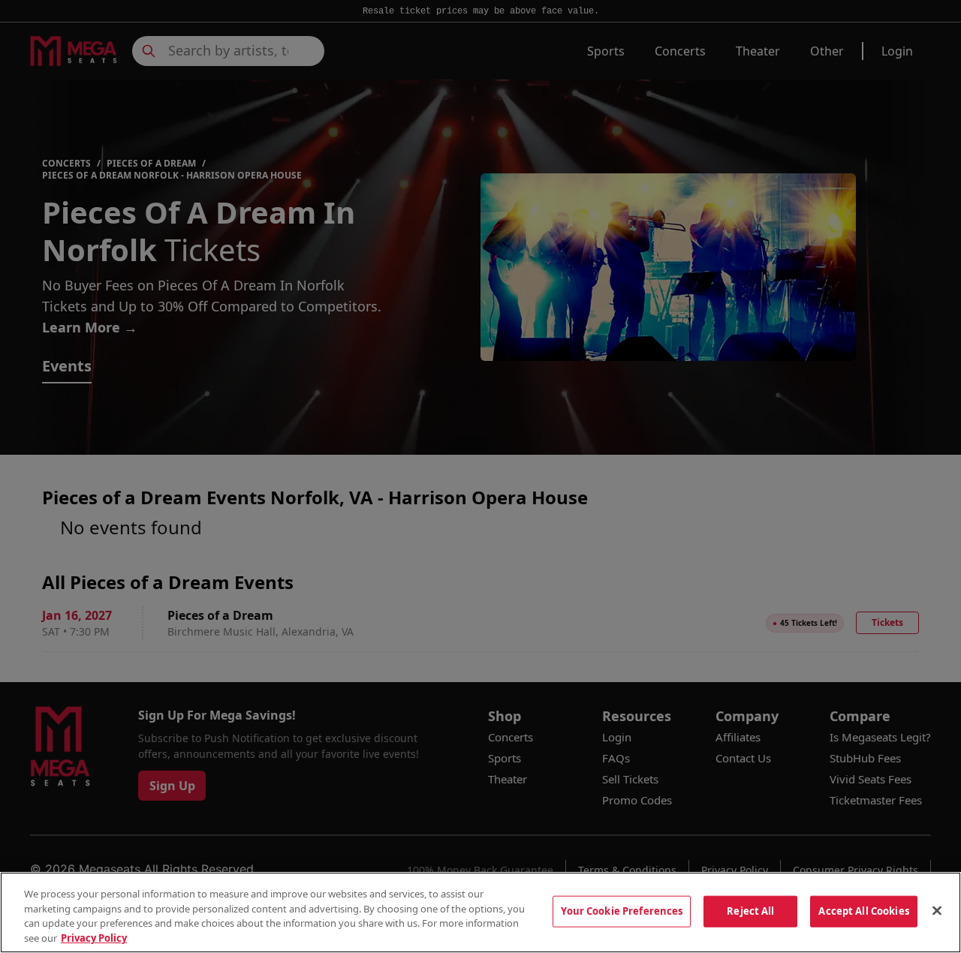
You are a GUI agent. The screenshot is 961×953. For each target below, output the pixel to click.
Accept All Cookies (863, 911)
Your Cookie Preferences (621, 911)
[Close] (936, 910)
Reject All (750, 911)
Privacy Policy (94, 937)
